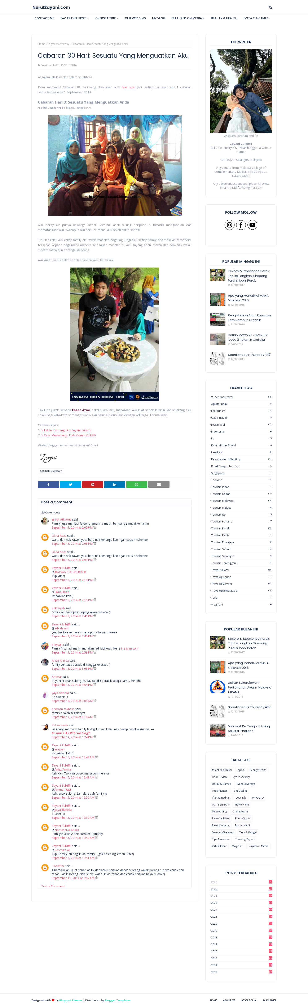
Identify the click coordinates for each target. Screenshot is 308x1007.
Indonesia (241, 431)
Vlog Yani (241, 604)
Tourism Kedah (241, 494)
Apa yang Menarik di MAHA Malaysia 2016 (248, 298)
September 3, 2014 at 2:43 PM (72, 636)
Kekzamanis (60, 725)
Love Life (241, 797)
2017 (241, 944)
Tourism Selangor (241, 556)
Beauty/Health (258, 770)
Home (41, 44)
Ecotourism (241, 411)
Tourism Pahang (241, 521)
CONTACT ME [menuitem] (44, 18)
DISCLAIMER (270, 1000)
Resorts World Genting (241, 459)
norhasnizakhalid (63, 709)
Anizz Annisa (60, 661)
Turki (241, 597)
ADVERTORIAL (249, 1000)
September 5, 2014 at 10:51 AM (73, 858)
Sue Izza (128, 87)
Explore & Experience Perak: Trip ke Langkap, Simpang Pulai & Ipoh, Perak (249, 276)
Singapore (241, 473)
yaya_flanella (60, 693)
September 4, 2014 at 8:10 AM (72, 717)
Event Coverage (246, 784)
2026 (241, 882)
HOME (213, 1000)
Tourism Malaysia (241, 501)
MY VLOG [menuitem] (158, 18)
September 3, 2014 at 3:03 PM (72, 668)
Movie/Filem (242, 804)
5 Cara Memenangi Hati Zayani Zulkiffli (68, 435)
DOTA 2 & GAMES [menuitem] (256, 18)
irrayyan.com (129, 648)
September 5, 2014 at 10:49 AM (73, 777)
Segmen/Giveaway (58, 44)
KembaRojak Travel (241, 445)
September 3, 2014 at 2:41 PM (72, 616)
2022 (241, 910)
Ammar (57, 677)
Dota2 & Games (221, 784)
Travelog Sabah (241, 577)
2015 (241, 958)
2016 (241, 951)
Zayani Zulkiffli (49, 65)
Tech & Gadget (248, 832)
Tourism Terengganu (241, 563)
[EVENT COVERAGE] (217, 667)
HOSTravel (241, 424)
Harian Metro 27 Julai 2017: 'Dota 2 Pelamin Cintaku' (248, 337)
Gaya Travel (241, 418)
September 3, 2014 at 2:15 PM (72, 600)
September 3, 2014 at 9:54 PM (72, 685)
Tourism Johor (241, 487)
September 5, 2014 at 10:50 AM (73, 797)
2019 (241, 930)
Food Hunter (219, 791)
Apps (241, 770)
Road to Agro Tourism (241, 466)
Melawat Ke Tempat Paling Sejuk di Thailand (249, 728)
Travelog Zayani (241, 584)
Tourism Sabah (241, 549)
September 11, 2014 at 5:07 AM (73, 878)
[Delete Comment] (94, 527)
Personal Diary (220, 818)
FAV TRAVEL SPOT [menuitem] (73, 18)
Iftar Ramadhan (221, 797)
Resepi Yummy (220, 825)
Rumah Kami (242, 825)
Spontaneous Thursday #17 (249, 354)
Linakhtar (58, 866)
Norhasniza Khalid (66, 830)
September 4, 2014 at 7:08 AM (72, 701)
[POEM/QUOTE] (217, 711)
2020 (241, 923)
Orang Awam (240, 811)
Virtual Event (219, 846)
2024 (241, 896)
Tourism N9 (241, 514)
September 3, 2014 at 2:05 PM (72, 527)
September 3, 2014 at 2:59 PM (72, 652)
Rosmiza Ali (62, 850)
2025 (241, 889)
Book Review (219, 777)
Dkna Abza (59, 536)
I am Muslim (240, 791)
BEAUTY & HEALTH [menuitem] (224, 18)
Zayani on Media (258, 846)
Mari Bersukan (220, 804)
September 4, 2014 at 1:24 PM (72, 737)
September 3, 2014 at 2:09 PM (72, 560)
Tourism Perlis (241, 535)
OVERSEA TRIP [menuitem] (105, 18)
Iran (241, 438)
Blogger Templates (118, 1000)
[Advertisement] (114, 963)
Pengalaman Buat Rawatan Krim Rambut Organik (249, 317)
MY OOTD (258, 797)
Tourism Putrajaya (241, 542)
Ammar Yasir (63, 789)
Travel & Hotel (241, 570)
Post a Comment (53, 886)
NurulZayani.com (51, 7)
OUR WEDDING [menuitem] (135, 18)
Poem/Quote (242, 818)
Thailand (241, 480)
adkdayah (58, 608)
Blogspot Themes (70, 1000)
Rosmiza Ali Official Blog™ (71, 733)
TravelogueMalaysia (241, 591)
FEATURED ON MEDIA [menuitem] (186, 18)
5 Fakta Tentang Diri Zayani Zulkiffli (66, 430)
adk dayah (61, 628)
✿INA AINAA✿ (61, 519)
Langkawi (241, 452)
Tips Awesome (220, 839)
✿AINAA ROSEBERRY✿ (70, 572)
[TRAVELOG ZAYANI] (217, 642)
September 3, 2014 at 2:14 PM (72, 580)
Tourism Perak (241, 528)
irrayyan (57, 644)
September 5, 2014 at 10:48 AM (73, 757)
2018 (241, 937)
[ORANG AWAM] (217, 686)
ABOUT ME (229, 1000)
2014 (241, 965)
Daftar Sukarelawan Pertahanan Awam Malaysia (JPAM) (249, 687)
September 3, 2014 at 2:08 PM (72, 544)
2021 (241, 917)
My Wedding (219, 811)
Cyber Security (241, 777)
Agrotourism (241, 404)
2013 (241, 972)
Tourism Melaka (241, 507)
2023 (241, 903)
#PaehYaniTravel (241, 397)
